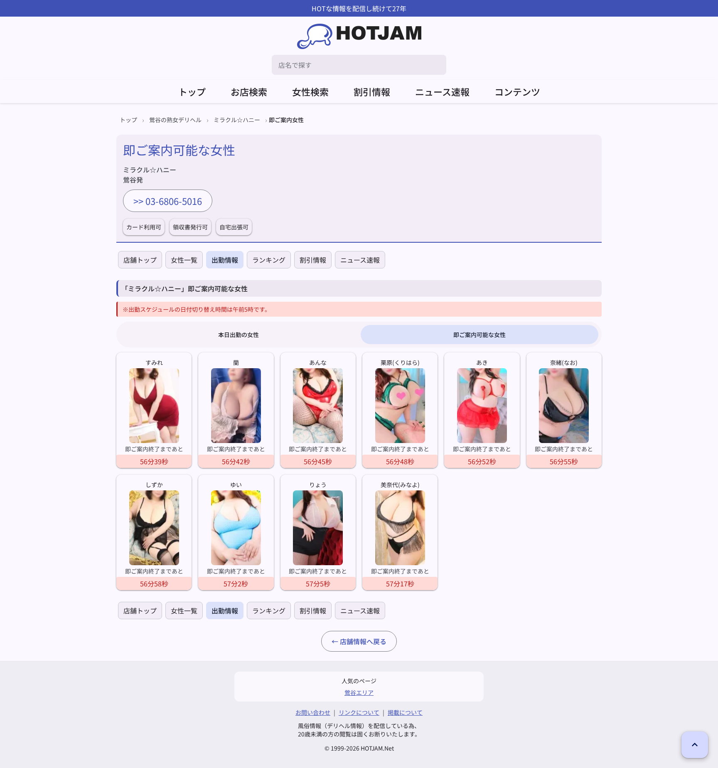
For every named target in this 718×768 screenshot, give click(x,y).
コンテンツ (517, 91)
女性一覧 (184, 260)
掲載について (405, 712)
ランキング (268, 260)
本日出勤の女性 (238, 334)
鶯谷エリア (359, 692)
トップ (192, 91)
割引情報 (372, 91)
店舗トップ (140, 260)
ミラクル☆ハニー (237, 120)
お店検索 (249, 91)
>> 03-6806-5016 (167, 200)
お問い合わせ (312, 712)
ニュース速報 (442, 91)
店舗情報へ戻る (363, 641)
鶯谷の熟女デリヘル (175, 120)
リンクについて (359, 712)
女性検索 (310, 91)
